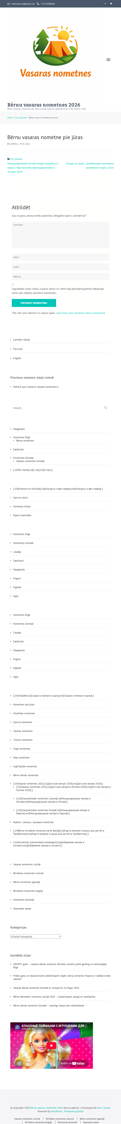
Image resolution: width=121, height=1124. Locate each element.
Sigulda (17, 587)
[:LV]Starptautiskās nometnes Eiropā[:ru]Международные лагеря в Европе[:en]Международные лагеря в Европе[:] (52, 812)
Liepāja (17, 551)
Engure (17, 578)
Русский (17, 348)
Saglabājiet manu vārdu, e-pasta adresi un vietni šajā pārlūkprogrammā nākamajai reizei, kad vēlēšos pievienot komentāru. (58, 291)
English (17, 358)
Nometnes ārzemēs (23, 899)
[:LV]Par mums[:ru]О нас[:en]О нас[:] (33, 470)
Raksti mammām (22, 515)
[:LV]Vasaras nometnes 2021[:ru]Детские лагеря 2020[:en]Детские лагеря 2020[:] (58, 783)
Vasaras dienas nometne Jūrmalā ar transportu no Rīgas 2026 (46, 987)
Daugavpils (19, 429)
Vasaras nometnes (23, 731)
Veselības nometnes (24, 713)
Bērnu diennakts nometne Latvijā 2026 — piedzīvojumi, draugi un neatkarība (54, 996)
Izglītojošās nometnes (25, 766)
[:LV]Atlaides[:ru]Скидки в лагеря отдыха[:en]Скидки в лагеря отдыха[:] (53, 695)
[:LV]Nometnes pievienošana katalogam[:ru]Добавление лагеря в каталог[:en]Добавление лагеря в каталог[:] (48, 844)
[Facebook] (105, 3)
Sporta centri (20, 497)
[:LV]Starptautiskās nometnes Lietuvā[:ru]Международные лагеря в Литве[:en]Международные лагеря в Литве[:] (53, 800)
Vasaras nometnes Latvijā (26, 864)
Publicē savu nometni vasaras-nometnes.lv (36, 386)
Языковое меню (22, 908)
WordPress (56, 1111)
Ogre (15, 596)
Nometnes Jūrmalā (23, 457)
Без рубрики (17, 159)
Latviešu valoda (21, 339)
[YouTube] (111, 3)
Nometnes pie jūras (23, 704)
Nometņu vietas (21, 506)
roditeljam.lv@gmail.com (23, 4)
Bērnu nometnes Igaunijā (26, 882)
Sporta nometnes (22, 722)
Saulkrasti (18, 449)
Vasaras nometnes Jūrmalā (30, 461)
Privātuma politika (74, 1111)
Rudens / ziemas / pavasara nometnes (33, 822)
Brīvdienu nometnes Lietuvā (28, 873)
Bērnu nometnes (25, 440)
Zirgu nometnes (21, 748)
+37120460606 (48, 4)
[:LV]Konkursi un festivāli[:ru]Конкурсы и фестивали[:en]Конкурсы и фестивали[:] (58, 488)
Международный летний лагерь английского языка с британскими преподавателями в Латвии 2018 (32, 167)
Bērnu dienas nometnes (26, 775)
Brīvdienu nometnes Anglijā (28, 891)
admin (13, 143)
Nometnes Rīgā (21, 437)
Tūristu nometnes (22, 739)
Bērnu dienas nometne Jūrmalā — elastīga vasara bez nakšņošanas (48, 1005)
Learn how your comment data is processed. (80, 313)
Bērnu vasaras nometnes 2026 (43, 105)
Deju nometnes (21, 757)
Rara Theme (103, 1107)
